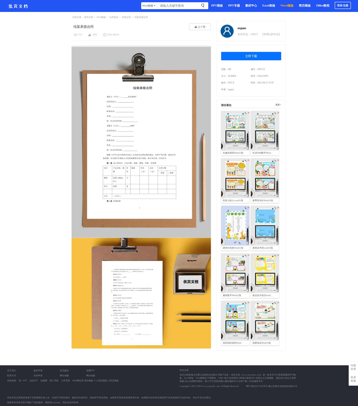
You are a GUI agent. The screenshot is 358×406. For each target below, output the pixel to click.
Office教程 (322, 5)
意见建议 (64, 370)
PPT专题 (234, 5)
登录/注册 (342, 5)
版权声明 (38, 370)
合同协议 (113, 17)
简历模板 (305, 5)
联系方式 (11, 375)
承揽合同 (126, 17)
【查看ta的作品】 (271, 34)
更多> (278, 104)
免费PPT (90, 370)
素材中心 (251, 5)
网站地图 (64, 375)
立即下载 (251, 56)
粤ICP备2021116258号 (256, 386)
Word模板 (287, 5)
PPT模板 (217, 5)
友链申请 (38, 375)
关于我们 (11, 370)
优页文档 (88, 17)
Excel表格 (268, 5)
